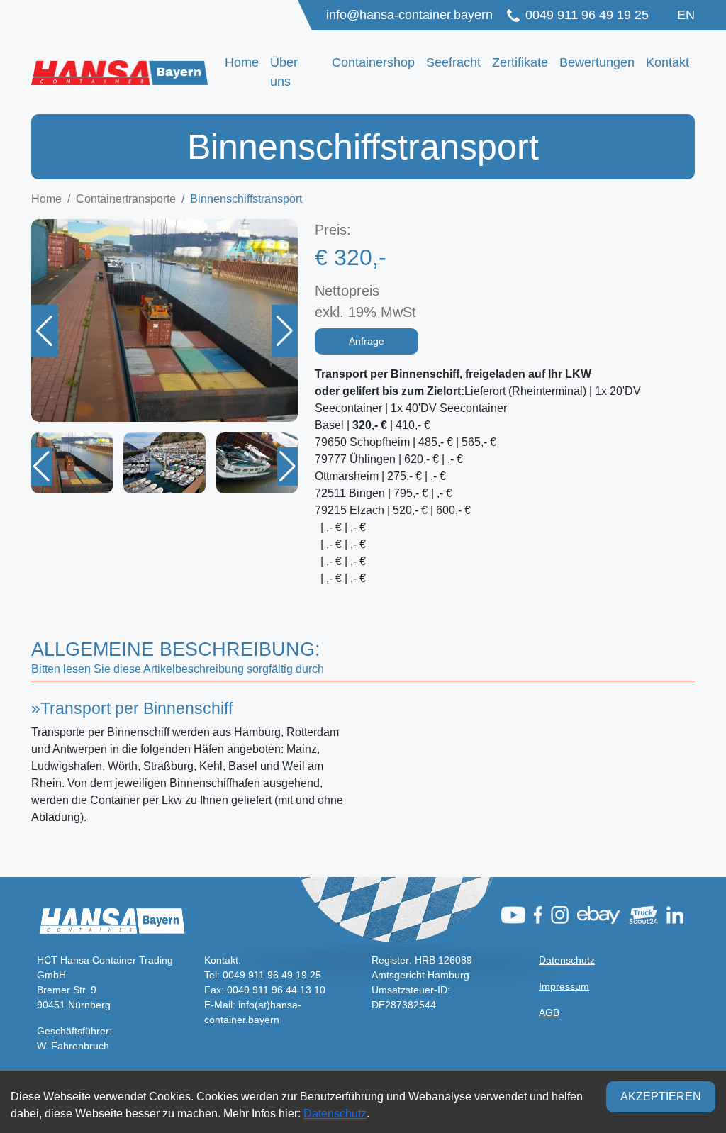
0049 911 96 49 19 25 (587, 15)
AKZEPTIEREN (660, 1096)
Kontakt (667, 62)
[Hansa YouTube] (517, 914)
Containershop (373, 62)
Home (242, 62)
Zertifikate (520, 62)
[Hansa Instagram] (562, 914)
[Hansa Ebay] (601, 914)
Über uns (284, 72)
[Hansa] (646, 914)
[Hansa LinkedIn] (677, 914)
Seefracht (453, 62)
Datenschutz (567, 960)
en (686, 15)
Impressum (564, 986)
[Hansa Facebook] (541, 914)
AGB (549, 1012)
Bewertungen (597, 62)
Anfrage (366, 341)
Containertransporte (126, 199)
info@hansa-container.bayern (409, 15)
